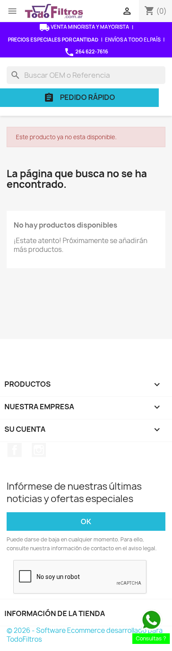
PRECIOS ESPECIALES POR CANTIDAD (53, 39)
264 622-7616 (86, 52)
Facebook (14, 450)
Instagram (39, 450)
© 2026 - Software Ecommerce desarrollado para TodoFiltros (85, 635)
